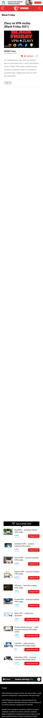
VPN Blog (7, 46)
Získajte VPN (33, 536)
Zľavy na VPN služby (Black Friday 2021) (17, 25)
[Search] (39, 8)
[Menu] (3, 8)
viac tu (7, 83)
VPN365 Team (10, 51)
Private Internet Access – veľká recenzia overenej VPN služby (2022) (26, 629)
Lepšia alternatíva (32, 619)
